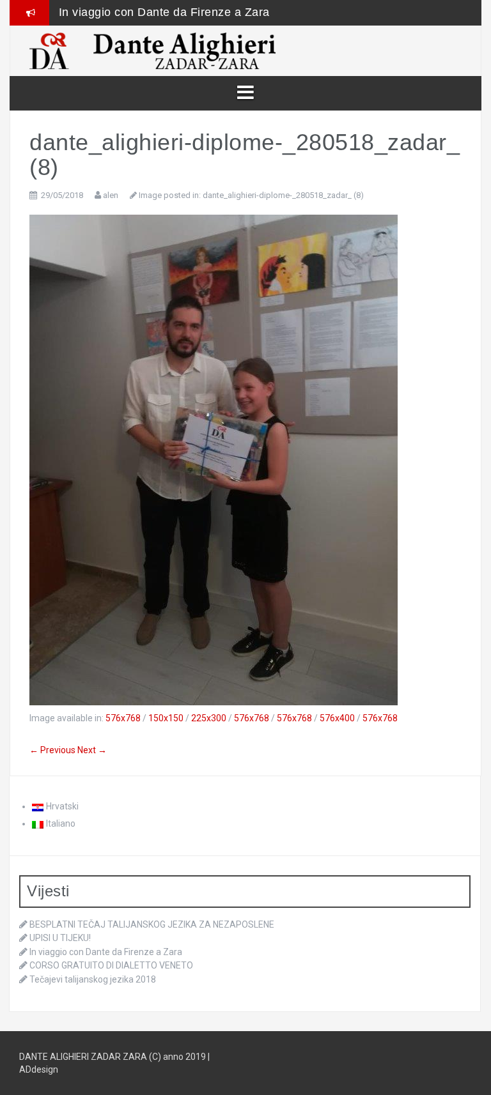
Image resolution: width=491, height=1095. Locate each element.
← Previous (52, 750)
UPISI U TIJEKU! (60, 938)
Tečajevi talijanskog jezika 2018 (92, 979)
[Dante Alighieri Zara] (173, 50)
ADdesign (38, 1069)
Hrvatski (62, 806)
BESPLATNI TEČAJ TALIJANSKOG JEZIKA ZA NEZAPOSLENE (151, 924)
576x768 (123, 718)
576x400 (337, 718)
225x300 (208, 718)
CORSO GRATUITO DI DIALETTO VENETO (179, 16)
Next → (92, 750)
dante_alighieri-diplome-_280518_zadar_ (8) (283, 195)
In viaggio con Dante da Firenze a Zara (105, 952)
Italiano (60, 823)
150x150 (165, 718)
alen (110, 195)
